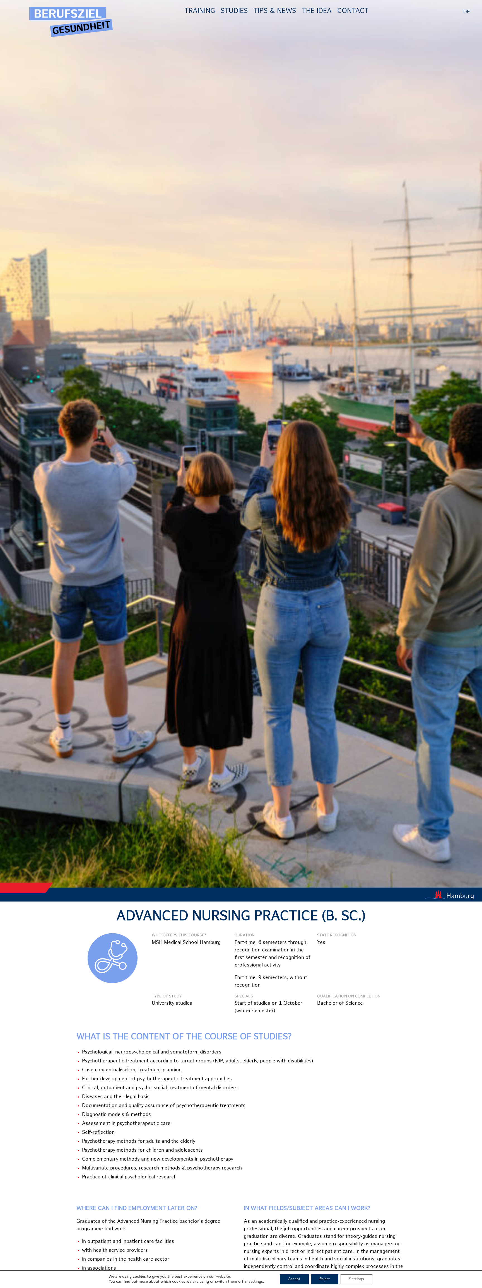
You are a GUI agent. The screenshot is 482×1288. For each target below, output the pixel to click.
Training (199, 11)
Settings (356, 1279)
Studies (234, 11)
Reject (324, 1279)
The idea (317, 11)
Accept (294, 1279)
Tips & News (275, 11)
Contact (352, 11)
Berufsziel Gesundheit (71, 22)
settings (256, 1282)
